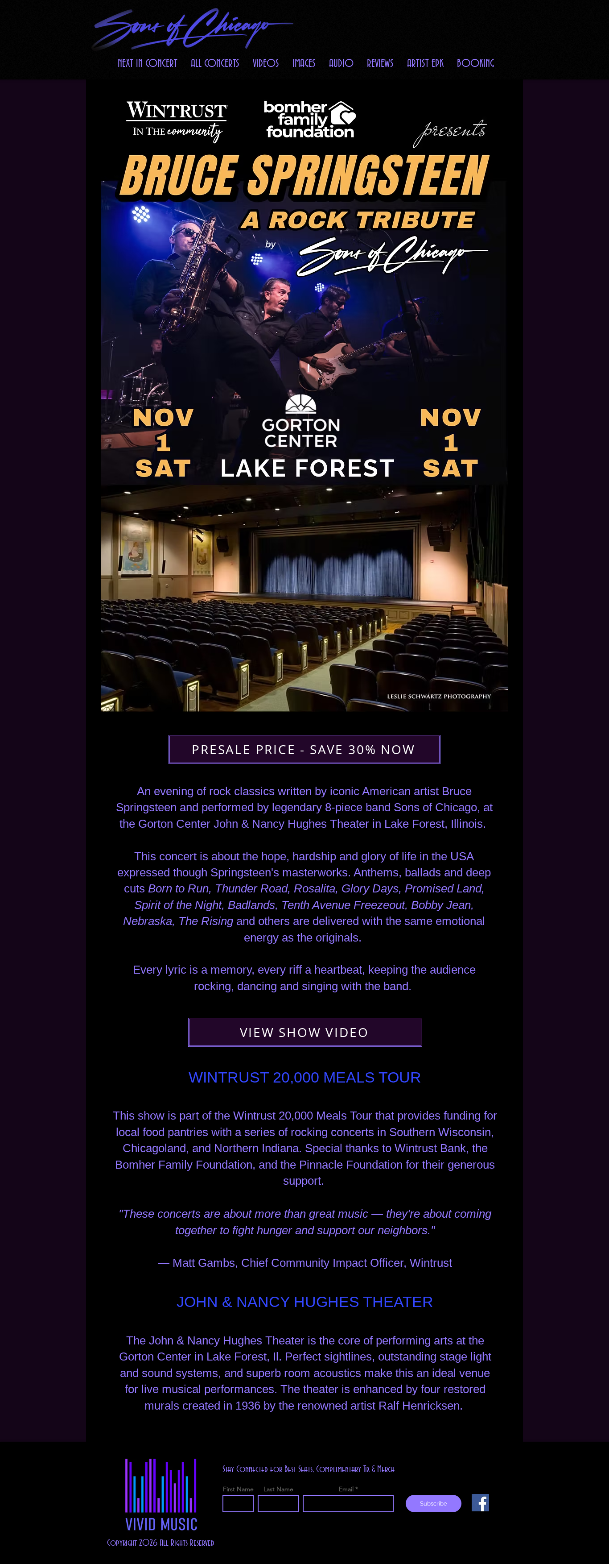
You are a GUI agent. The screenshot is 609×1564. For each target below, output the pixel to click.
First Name (238, 1489)
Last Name (278, 1489)
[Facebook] (480, 1502)
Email (346, 1489)
